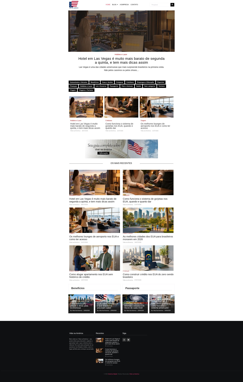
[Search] (172, 5)
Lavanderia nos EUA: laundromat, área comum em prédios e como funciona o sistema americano (161, 303)
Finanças (83, 271)
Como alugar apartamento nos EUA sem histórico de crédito (91, 275)
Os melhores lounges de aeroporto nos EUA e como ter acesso (155, 126)
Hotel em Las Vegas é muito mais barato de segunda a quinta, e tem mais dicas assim (121, 60)
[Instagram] (124, 339)
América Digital (112, 374)
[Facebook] (128, 339)
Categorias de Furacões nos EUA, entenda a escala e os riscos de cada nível (134, 305)
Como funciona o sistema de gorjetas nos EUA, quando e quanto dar (119, 126)
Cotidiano (108, 120)
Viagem (143, 120)
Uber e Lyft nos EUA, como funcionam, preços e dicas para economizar (80, 305)
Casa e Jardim (128, 233)
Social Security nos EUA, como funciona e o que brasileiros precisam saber (107, 305)
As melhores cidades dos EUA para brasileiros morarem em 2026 (148, 238)
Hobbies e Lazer (121, 54)
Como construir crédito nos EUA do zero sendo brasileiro (148, 275)
